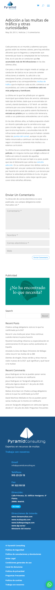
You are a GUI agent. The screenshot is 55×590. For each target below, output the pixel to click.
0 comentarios (34, 32)
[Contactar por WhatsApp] (49, 584)
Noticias (22, 32)
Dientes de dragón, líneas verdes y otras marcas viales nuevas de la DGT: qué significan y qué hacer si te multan (28, 361)
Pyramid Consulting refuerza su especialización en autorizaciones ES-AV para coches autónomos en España (27, 344)
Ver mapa (16, 506)
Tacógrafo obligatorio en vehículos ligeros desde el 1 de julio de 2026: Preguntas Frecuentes (25, 384)
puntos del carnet (21, 136)
